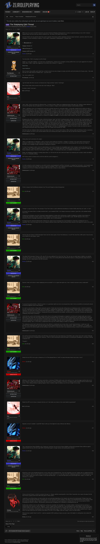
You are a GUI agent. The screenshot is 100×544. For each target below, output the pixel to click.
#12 (93, 330)
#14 (93, 361)
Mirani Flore (25, 65)
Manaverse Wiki (27, 12)
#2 (93, 77)
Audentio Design (24, 541)
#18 (93, 450)
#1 (93, 53)
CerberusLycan (10, 115)
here (55, 320)
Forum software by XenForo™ (17, 539)
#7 (93, 191)
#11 (93, 286)
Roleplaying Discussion (17, 26)
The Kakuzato (10, 73)
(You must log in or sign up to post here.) (85, 521)
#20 (93, 516)
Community (16, 12)
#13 (93, 343)
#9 (93, 239)
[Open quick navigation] (92, 16)
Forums (7, 12)
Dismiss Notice (97, 535)
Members (37, 12)
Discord (46, 12)
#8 (93, 224)
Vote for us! (88, 535)
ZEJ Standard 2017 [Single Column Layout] (19, 530)
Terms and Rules (88, 530)
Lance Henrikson (26, 68)
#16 (93, 406)
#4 (93, 133)
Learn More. (61, 21)
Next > (18, 29)
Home (78, 530)
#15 (93, 385)
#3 (93, 90)
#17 (93, 428)
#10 (93, 261)
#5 (93, 159)
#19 (93, 479)
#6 (93, 170)
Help (82, 530)
